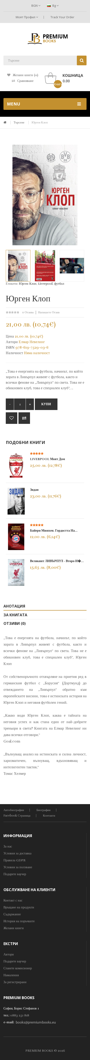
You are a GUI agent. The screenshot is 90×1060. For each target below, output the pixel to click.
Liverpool (45, 284)
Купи (46, 404)
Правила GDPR (14, 860)
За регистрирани (15, 982)
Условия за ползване (17, 867)
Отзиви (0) (14, 623)
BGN (34, 5)
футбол (59, 284)
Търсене (19, 122)
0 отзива (28, 312)
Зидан (34, 490)
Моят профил (26, 17)
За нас (7, 846)
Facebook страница (16, 815)
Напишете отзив (49, 312)
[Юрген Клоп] (18, 265)
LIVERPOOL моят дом (47, 459)
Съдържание (12, 914)
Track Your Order (62, 17)
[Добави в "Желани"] (11, 418)
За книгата (15, 614)
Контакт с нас (12, 900)
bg (54, 5)
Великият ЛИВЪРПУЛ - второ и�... (57, 561)
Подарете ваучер (14, 874)
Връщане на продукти (18, 907)
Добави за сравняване (24, 418)
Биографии (43, 810)
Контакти (49, 815)
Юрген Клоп (40, 122)
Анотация (14, 606)
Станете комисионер (17, 968)
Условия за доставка (17, 853)
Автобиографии (13, 810)
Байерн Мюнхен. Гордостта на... (54, 531)
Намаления (11, 975)
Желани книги (13, 928)
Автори (8, 954)
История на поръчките (19, 921)
